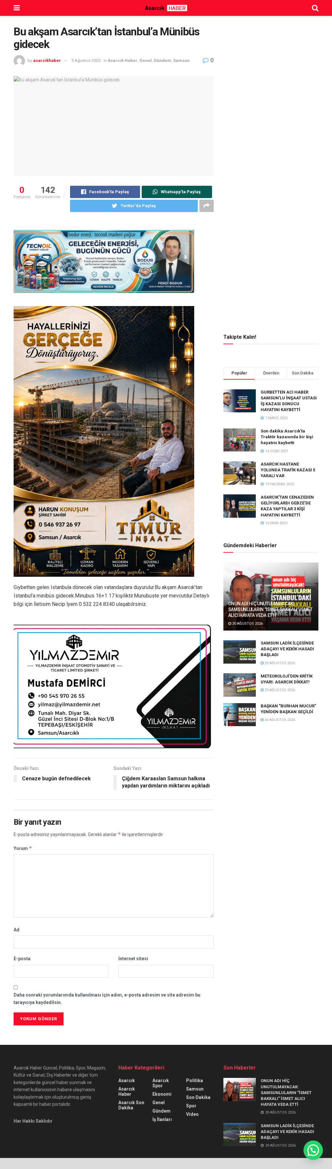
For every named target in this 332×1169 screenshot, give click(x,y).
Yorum (23, 848)
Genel (145, 60)
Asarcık (126, 1080)
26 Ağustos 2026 (279, 720)
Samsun (181, 60)
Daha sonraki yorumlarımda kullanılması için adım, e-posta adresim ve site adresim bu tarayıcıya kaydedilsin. (107, 998)
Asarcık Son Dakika (131, 1105)
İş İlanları (162, 1119)
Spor (191, 1105)
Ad (16, 929)
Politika (194, 1080)
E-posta (22, 958)
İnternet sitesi (133, 958)
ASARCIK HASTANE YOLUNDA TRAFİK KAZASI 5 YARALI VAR (288, 470)
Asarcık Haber (122, 60)
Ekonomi (162, 1094)
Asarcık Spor (160, 1083)
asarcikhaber (47, 60)
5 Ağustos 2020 (86, 60)
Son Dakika (198, 1097)
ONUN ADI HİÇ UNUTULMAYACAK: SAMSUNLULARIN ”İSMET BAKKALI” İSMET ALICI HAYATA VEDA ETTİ (270, 609)
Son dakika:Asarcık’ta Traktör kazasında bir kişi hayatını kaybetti (287, 437)
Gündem (162, 60)
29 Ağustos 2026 (279, 663)
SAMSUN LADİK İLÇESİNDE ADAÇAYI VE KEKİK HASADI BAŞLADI (287, 649)
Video (192, 1114)
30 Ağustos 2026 (247, 623)
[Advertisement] (272, 66)
